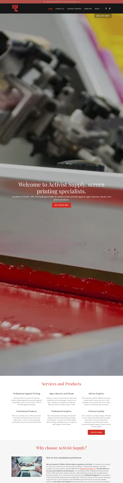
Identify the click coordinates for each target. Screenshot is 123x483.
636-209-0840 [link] (102, 15)
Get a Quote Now (61, 205)
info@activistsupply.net (88, 469)
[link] (15, 8)
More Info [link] (88, 9)
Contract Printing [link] (74, 9)
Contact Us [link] (59, 9)
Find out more (96, 432)
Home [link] (50, 9)
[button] (98, 9)
